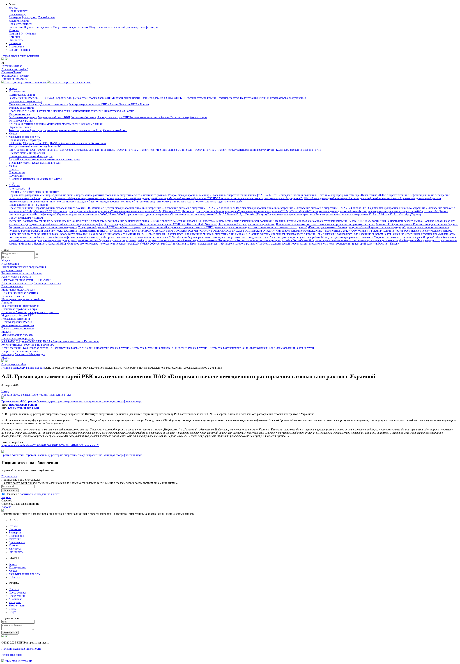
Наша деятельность (20, 23)
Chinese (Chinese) (11, 72)
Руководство (29, 17)
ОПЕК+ (179, 97)
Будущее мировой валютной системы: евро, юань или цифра (66, 224)
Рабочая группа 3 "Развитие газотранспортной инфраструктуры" (235, 149)
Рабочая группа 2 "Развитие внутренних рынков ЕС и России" (156, 149)
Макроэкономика (19, 114)
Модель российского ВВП (54, 117)
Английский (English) (14, 69)
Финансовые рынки (21, 120)
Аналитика (15, 178)
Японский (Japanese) (14, 78)
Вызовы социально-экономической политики (244, 220)
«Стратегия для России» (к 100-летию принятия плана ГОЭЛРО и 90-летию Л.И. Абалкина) (160, 224)
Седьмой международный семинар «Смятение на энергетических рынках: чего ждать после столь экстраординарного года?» (165, 201)
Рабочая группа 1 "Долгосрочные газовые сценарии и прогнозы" (76, 149)
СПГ (108, 97)
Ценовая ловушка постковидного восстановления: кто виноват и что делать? (259, 227)
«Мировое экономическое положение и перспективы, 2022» (313, 230)
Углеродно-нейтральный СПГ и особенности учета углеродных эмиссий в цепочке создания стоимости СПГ (145, 227)
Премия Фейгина (19, 49)
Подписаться (9, 476)
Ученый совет (46, 17)
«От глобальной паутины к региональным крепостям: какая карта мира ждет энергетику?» (347, 240)
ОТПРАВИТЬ (10, 632)
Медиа (13, 165)
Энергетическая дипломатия (70, 27)
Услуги (13, 88)
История (14, 30)
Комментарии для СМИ (23, 407)
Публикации (16, 175)
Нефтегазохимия (250, 97)
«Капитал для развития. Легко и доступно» (334, 227)
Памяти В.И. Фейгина (22, 33)
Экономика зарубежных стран (188, 117)
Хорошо (6, 497)
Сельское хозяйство (115, 130)
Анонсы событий (19, 188)
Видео (12, 182)
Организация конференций (141, 27)
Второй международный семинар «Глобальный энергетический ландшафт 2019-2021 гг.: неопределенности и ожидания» (242, 195)
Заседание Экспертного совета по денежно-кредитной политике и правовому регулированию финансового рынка (79, 220)
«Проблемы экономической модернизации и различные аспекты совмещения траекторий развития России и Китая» (327, 243)
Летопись (14, 36)
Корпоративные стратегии (87, 110)
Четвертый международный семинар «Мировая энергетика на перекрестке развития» (75, 198)
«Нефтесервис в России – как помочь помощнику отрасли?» (253, 240)
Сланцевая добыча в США (157, 97)
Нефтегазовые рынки (22, 94)
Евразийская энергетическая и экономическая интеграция (44, 159)
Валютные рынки (92, 123)
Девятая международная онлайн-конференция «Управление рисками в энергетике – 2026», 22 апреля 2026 (170, 207)
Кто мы (13, 7)
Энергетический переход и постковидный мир (246, 224)
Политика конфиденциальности (21, 648)
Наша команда (17, 14)
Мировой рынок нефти (125, 97)
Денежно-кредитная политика (27, 123)
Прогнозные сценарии (22, 110)
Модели (13, 133)
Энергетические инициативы (27, 152)
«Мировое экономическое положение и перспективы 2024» (139, 237)
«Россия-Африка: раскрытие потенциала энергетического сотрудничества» (222, 237)
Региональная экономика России (149, 117)
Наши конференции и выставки (28, 204)
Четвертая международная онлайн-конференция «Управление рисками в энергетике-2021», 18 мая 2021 (375, 211)
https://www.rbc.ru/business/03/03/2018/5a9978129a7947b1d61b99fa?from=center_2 (50, 445)
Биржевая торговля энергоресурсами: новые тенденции (43, 227)
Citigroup (28, 143)
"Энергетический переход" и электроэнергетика (38, 104)
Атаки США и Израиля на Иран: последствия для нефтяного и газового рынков (206, 243)
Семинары (15, 156)
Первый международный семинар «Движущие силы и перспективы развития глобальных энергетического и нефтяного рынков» (88, 195)
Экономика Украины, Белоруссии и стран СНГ (100, 117)
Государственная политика (53, 110)
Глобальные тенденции (23, 117)
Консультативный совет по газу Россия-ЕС (35, 146)
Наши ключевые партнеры (25, 140)
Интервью (29, 178)
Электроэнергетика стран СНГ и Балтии (94, 104)
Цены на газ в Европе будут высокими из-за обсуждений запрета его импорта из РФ (93, 233)
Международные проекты (24, 136)
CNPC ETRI (41, 143)
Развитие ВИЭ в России (134, 104)
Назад (5, 391)
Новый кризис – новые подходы (381, 227)
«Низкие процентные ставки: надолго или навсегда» (182, 220)
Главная (6, 367)
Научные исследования (38, 27)
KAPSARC (15, 143)
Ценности (15, 529)
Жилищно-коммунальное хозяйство (80, 130)
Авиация (52, 130)
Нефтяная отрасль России (200, 97)
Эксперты (15, 17)
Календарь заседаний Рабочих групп (298, 149)
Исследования (17, 91)
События (14, 185)
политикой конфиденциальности (40, 494)
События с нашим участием (26, 217)
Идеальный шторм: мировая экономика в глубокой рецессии (309, 220)
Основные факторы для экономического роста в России (280, 233)
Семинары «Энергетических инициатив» (34, 191)
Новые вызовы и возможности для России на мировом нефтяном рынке (360, 233)
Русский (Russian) (12, 65)
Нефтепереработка (228, 97)
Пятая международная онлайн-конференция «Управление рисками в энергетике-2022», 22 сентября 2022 (246, 211)
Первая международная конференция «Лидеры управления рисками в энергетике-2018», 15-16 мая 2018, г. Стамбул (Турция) (344, 214)
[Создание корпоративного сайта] (16, 660)
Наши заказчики (19, 20)
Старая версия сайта (13, 55)
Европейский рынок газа (71, 97)
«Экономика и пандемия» (366, 230)
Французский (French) (15, 75)
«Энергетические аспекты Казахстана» (82, 143)
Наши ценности (18, 10)
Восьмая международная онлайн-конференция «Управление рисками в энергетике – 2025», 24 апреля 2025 (301, 207)
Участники (29, 156)
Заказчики (15, 538)
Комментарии (44, 178)
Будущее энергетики (21, 107)
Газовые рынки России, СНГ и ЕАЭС (32, 97)
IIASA (54, 143)
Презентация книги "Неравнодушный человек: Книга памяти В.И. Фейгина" (56, 207)
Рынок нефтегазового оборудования (283, 97)
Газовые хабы (95, 97)
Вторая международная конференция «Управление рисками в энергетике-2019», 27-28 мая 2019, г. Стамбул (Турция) (195, 214)
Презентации (17, 172)
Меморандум (44, 156)
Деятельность (17, 542)
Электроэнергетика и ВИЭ (25, 101)
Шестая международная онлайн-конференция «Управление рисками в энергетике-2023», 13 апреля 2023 (117, 211)
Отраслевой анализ (20, 127)
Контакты (33, 55)
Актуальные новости (32, 367)
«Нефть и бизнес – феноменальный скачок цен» (72, 237)
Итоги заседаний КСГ (22, 149)
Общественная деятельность (106, 27)
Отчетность (16, 40)
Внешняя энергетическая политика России (35, 162)
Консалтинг (16, 27)
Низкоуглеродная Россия (119, 110)
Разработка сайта (11, 654)
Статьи (58, 178)
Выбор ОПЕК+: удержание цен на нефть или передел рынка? (385, 220)
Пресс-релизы (21, 394)
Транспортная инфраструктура (27, 130)
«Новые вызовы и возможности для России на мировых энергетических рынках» (195, 233)
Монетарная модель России (63, 123)
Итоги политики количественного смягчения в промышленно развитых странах (325, 224)
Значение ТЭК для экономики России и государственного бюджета (417, 224)
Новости (14, 169)
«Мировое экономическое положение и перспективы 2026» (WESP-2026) (111, 243)
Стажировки (16, 46)
